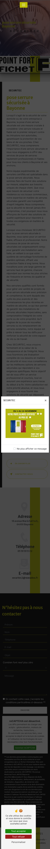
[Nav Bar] (24, 5)
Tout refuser (18, 836)
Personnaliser (19, 842)
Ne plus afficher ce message (32, 448)
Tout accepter (18, 831)
